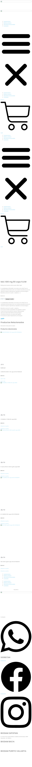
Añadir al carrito (5, 426)
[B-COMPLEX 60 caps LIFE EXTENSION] (16, 492)
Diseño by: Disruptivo (16, 764)
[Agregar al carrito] (1, 415)
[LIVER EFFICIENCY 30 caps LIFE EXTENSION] (16, 347)
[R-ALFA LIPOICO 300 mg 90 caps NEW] (16, 445)
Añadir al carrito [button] (5, 428)
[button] (16, 59)
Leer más (3, 378)
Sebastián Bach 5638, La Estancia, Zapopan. (12, 745)
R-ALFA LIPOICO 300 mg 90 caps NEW (10, 467)
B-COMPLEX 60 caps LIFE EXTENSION (10, 514)
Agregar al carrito (9, 299)
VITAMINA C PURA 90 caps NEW (9, 419)
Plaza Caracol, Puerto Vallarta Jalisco (10, 754)
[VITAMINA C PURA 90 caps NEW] (16, 397)
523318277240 (5, 657)
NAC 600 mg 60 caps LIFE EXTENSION (10, 561)
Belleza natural (7, 23)
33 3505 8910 (4, 747)
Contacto (6, 26)
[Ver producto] (1, 365)
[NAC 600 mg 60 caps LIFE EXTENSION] (16, 540)
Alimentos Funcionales (9, 24)
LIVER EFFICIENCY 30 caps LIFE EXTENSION (11, 372)
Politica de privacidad (9, 613)
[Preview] (3, 365)
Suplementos (7, 21)
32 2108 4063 (4, 757)
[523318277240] (16, 654)
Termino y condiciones (22, 613)
